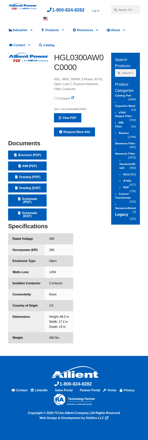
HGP (126, 187)
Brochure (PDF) (29, 155)
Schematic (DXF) (29, 214)
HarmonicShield (125, 208)
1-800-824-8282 (68, 10)
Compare (63, 98)
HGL (129, 180)
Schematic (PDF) (29, 200)
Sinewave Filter (125, 143)
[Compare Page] (73, 98)
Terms (111, 390)
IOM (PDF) (29, 166)
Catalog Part (123, 95)
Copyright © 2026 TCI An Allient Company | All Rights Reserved (74, 413)
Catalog (48, 45)
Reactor (124, 133)
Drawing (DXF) (29, 188)
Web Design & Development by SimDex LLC (72, 418)
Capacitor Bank (125, 105)
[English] (45, 18)
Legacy (121, 214)
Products (52, 30)
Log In (95, 10)
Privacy (129, 390)
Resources (84, 30)
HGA (126, 174)
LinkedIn (41, 390)
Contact (19, 45)
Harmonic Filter (125, 153)
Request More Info (76, 132)
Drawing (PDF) (29, 177)
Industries (19, 30)
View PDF (69, 118)
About (115, 30)
